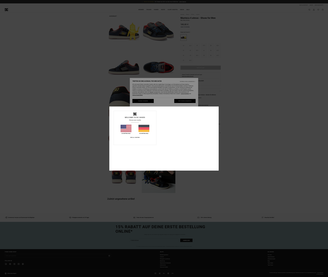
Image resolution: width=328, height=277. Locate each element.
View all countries (135, 137)
